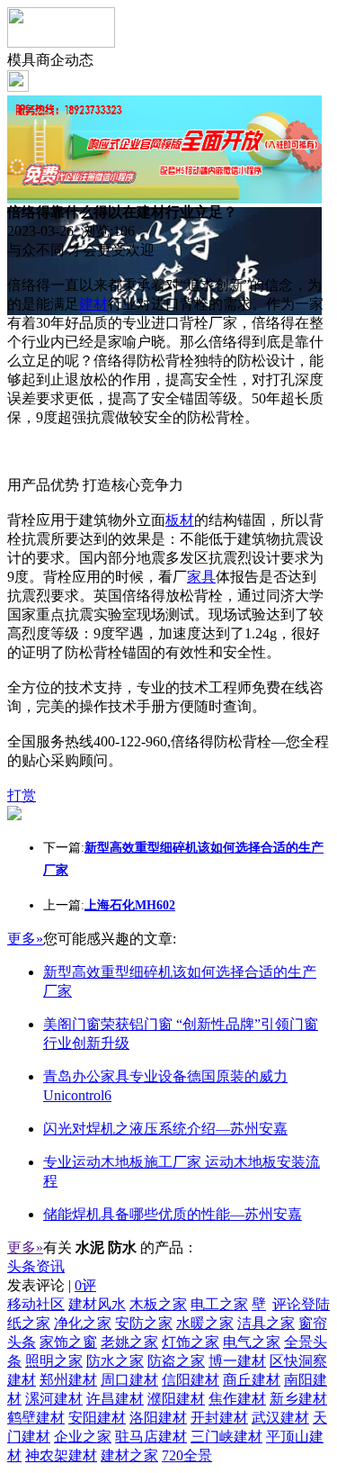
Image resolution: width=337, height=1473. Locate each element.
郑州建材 (68, 1379)
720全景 (187, 1455)
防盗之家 (176, 1361)
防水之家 (115, 1361)
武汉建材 (280, 1417)
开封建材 (219, 1417)
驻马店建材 (151, 1436)
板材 (179, 520)
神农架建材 (61, 1455)
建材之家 (129, 1455)
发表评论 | (51, 1285)
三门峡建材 (226, 1436)
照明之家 (54, 1361)
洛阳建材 (158, 1417)
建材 (93, 304)
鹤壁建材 (36, 1417)
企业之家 (82, 1436)
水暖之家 (205, 1323)
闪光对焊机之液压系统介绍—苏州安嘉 (165, 1128)
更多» (25, 938)
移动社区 (36, 1304)
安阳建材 (97, 1417)
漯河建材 (54, 1398)
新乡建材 (298, 1398)
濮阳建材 (176, 1398)
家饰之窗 (68, 1342)
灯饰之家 (190, 1342)
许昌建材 (115, 1398)
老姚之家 (129, 1342)
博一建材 (237, 1361)
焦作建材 (237, 1398)
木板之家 (158, 1304)
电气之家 (251, 1342)
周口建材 (129, 1379)
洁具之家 (266, 1323)
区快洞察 (298, 1361)
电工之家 (219, 1304)
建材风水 (97, 1304)
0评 (85, 1285)
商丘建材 (251, 1379)
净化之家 (82, 1323)
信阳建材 (190, 1379)
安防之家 (144, 1323)
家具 (201, 576)
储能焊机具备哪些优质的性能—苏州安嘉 (172, 1214)
